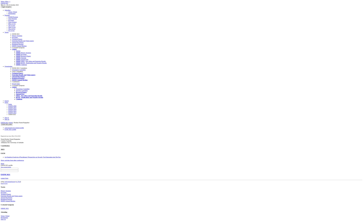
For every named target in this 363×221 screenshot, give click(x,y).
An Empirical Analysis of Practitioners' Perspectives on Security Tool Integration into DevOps (33, 157)
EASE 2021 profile (10, 129)
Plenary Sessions (17, 36)
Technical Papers (17, 39)
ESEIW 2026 (12, 106)
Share (2, 163)
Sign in (7, 117)
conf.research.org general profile (14, 128)
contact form (4, 178)
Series (10, 104)
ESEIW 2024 (12, 109)
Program (7, 15)
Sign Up (3, 219)
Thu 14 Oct (11, 29)
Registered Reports (17, 44)
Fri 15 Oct (11, 30)
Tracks (7, 32)
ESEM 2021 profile (7, 124)
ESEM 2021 (4, 122)
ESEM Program (13, 17)
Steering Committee (22, 90)
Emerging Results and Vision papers (23, 41)
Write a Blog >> (5, 1)
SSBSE (18, 51)
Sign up (7, 119)
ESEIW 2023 (12, 111)
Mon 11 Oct (12, 24)
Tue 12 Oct (11, 25)
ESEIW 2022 (12, 113)
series (10, 122)
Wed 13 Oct (12, 27)
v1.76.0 (18, 181)
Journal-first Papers (18, 42)
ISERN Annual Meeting (19, 46)
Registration (12, 13)
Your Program (12, 18)
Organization (8, 66)
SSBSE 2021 (5, 208)
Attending (7, 10)
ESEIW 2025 (12, 107)
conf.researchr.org (9, 181)
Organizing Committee (19, 70)
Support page (4, 183)
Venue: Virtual (12, 12)
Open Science (12, 22)
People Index (16, 84)
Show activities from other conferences (12, 160)
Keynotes (11, 20)
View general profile (6, 167)
